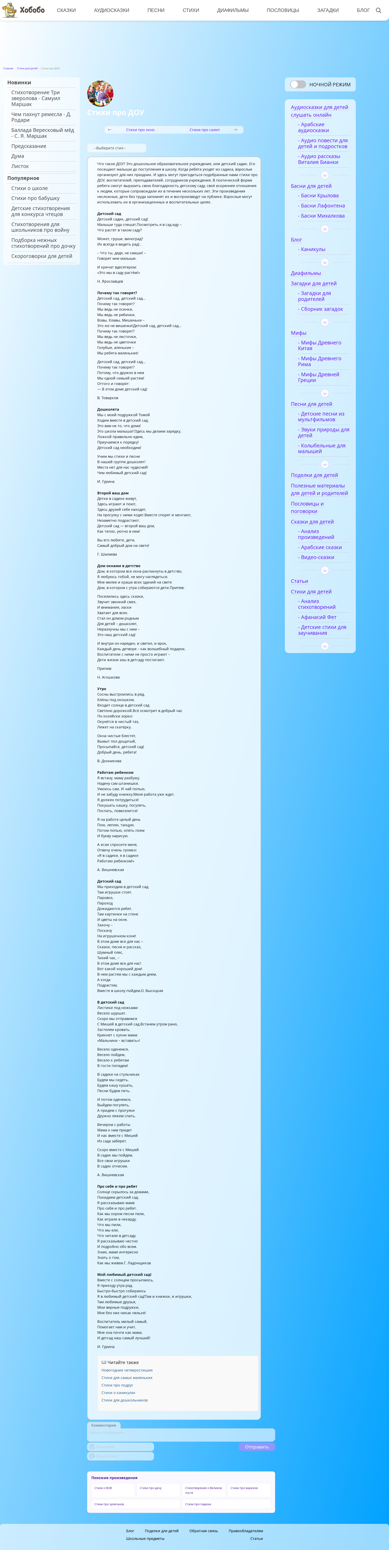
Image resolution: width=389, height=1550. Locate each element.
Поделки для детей (162, 1530)
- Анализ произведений (316, 534)
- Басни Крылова (318, 195)
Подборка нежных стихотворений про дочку (43, 243)
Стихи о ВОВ (103, 1488)
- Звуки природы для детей (323, 433)
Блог (363, 10)
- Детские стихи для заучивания (322, 630)
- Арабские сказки (320, 547)
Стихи (191, 10)
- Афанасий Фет (317, 617)
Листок (20, 166)
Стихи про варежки (244, 1488)
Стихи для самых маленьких (127, 1377)
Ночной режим (330, 84)
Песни (156, 10)
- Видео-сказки (316, 557)
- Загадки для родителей (314, 296)
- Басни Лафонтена (321, 206)
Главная (8, 68)
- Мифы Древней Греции (318, 377)
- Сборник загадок (320, 309)
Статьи (256, 1538)
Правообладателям (246, 1530)
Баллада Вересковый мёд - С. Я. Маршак (42, 133)
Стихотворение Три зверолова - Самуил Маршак (35, 98)
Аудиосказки (111, 10)
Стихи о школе (29, 188)
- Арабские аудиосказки (313, 127)
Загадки (328, 10)
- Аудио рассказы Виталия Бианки (319, 159)
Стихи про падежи (198, 1504)
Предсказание (28, 146)
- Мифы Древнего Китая (319, 346)
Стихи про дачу (150, 1488)
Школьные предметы (145, 1538)
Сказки (66, 10)
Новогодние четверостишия (127, 1370)
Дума (17, 156)
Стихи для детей (27, 68)
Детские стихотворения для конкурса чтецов (40, 211)
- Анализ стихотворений (317, 604)
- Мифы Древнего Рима (319, 361)
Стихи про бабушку (35, 198)
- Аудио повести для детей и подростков (323, 143)
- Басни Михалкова (321, 216)
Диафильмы (233, 10)
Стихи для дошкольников (124, 1400)
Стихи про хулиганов (109, 1504)
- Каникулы (311, 249)
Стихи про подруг (117, 1385)
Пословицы (283, 10)
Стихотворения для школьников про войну (40, 227)
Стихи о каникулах (118, 1392)
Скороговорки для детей (41, 256)
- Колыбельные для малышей (322, 449)
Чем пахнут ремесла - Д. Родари (41, 117)
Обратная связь (203, 1530)
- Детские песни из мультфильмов (321, 417)
